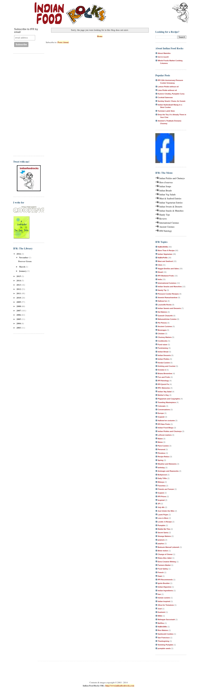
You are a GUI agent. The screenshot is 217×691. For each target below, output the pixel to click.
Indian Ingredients (165, 591)
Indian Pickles (163, 359)
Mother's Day (163, 395)
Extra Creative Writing (167, 562)
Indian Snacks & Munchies (171, 210)
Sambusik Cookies (165, 634)
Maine (160, 439)
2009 (19, 301)
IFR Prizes (162, 496)
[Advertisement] (26, 104)
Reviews (163, 218)
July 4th (161, 507)
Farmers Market (164, 565)
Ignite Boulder (164, 583)
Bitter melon (163, 551)
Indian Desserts (164, 355)
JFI (159, 504)
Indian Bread (163, 352)
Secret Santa (163, 533)
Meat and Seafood (165, 261)
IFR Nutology (165, 230)
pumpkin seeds (164, 648)
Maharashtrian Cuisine (167, 319)
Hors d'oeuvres (166, 182)
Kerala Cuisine (164, 363)
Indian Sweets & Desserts (170, 206)
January (23, 270)
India (160, 279)
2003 (19, 327)
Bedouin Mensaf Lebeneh (168, 547)
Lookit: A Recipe (165, 522)
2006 (19, 314)
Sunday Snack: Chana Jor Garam (171, 101)
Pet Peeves (162, 323)
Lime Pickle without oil (167, 90)
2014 (19, 280)
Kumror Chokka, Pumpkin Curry (171, 94)
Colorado (162, 406)
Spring (160, 460)
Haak (160, 576)
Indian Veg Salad (165, 392)
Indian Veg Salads (167, 194)
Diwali (160, 272)
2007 (19, 310)
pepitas (161, 543)
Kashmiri (161, 612)
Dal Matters (162, 312)
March (22, 266)
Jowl (160, 609)
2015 (19, 276)
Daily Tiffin (162, 478)
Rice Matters (163, 630)
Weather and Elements (167, 464)
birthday (161, 468)
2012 (19, 289)
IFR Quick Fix (163, 384)
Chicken (161, 334)
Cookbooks (162, 341)
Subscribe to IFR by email (26, 30)
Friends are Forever (166, 489)
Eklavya (161, 482)
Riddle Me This (164, 529)
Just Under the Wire (166, 511)
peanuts (161, 540)
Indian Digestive (164, 587)
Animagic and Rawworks (168, 471)
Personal (161, 449)
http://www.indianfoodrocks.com (119, 685)
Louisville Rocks (165, 305)
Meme (160, 442)
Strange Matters (164, 536)
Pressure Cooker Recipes (168, 294)
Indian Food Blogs (165, 428)
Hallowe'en (162, 301)
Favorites (162, 486)
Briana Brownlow (165, 373)
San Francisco (164, 638)
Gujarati (161, 417)
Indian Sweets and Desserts (169, 308)
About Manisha (164, 53)
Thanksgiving (163, 641)
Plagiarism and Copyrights (169, 399)
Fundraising (163, 348)
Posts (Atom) (63, 42)
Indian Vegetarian (165, 254)
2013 (19, 284)
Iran (159, 594)
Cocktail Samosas (165, 97)
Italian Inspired (164, 601)
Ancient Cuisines (166, 226)
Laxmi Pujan (163, 515)
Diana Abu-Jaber (165, 558)
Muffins (161, 623)
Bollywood (162, 475)
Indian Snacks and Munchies (170, 286)
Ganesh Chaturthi (165, 316)
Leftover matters (165, 435)
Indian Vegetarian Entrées (171, 202)
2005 (19, 319)
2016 (19, 253)
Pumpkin (161, 525)
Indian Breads (165, 190)
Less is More (163, 518)
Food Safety (163, 569)
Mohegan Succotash (166, 619)
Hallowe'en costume (166, 420)
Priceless (161, 453)
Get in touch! (163, 57)
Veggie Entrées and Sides (168, 269)
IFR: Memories (164, 388)
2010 (19, 297)
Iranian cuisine (164, 598)
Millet (160, 616)
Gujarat (161, 493)
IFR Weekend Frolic (166, 276)
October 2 (162, 370)
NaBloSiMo (162, 627)
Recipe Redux (163, 457)
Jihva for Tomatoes (166, 605)
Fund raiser (162, 345)
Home (99, 36)
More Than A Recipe (166, 250)
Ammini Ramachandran (167, 297)
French (161, 572)
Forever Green (24, 261)
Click (160, 265)
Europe (161, 413)
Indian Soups (165, 186)
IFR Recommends (165, 580)
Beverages (162, 330)
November (24, 257)
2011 (19, 293)
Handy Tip (162, 290)
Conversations (164, 409)
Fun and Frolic (164, 377)
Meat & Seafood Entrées (170, 198)
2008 (19, 306)
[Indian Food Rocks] (180, 13)
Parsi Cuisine (163, 446)
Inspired (161, 500)
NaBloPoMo (163, 258)
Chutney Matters (165, 337)
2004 (19, 323)
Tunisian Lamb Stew (166, 111)
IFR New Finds (164, 424)
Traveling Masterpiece (167, 402)
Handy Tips (164, 214)
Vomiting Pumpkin (165, 645)
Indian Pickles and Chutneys (172, 178)
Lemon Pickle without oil (168, 87)
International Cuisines (169, 222)
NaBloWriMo (163, 247)
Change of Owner (165, 554)
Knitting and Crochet (166, 366)
